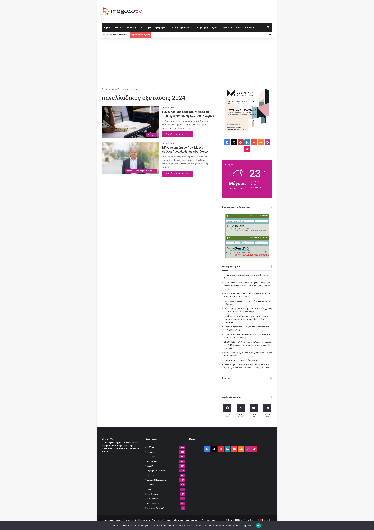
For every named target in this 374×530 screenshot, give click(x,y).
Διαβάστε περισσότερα (177, 134)
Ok (258, 525)
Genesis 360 (267, 520)
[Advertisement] (187, 62)
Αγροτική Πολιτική (155, 508)
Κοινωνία (249, 27)
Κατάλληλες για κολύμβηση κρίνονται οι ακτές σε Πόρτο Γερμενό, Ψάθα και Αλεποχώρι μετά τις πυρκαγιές (246, 319)
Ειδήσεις (131, 27)
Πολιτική (144, 27)
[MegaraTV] (123, 11)
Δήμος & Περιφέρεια (156, 480)
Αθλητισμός (202, 27)
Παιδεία (150, 484)
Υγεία (214, 27)
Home (106, 89)
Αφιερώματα (160, 27)
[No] (370, 525)
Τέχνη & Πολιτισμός (231, 27)
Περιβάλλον (152, 494)
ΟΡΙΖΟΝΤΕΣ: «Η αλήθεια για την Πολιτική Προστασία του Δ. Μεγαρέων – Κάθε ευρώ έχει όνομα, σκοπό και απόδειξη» (248, 345)
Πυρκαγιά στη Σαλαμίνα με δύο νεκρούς (242, 360)
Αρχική (107, 27)
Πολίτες (151, 475)
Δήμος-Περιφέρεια (180, 27)
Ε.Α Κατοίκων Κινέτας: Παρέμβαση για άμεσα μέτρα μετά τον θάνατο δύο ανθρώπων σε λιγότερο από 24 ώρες (248, 285)
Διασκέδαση (152, 498)
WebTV (117, 27)
